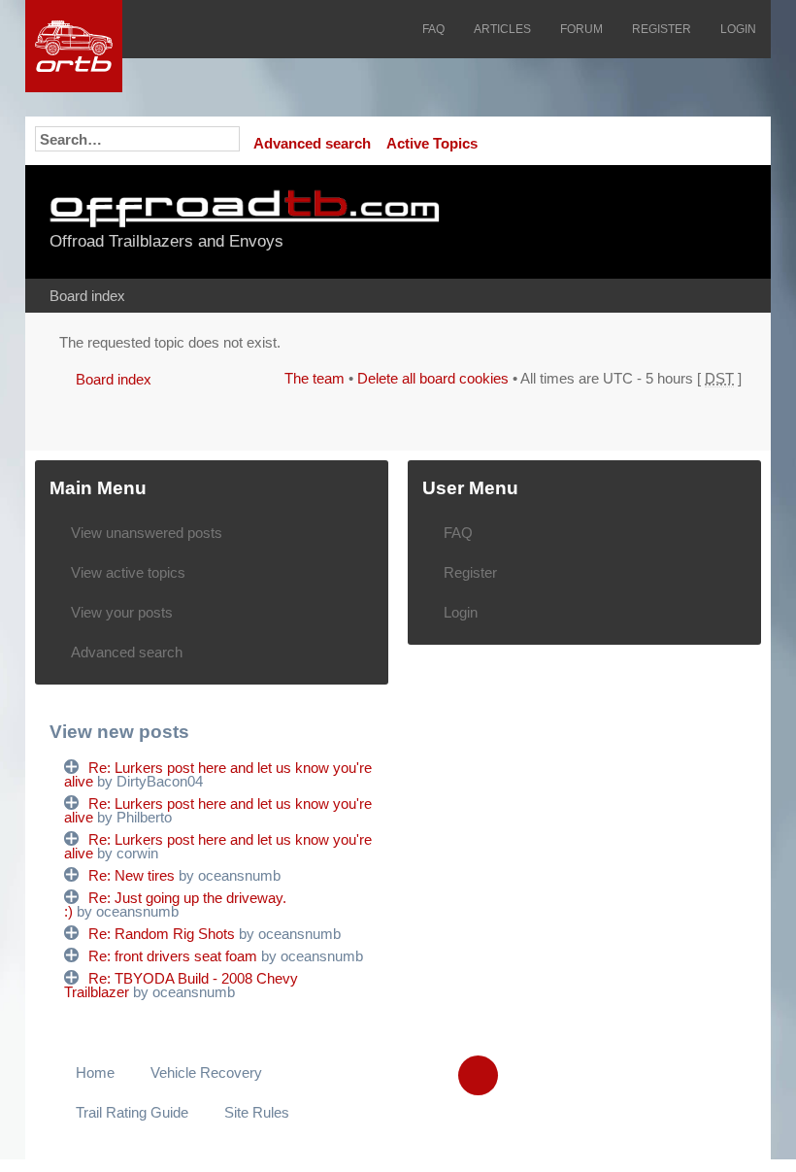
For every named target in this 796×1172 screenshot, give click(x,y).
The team (314, 378)
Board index (87, 295)
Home (95, 1072)
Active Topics (432, 143)
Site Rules (256, 1112)
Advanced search (312, 143)
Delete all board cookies (433, 378)
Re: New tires (131, 875)
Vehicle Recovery (206, 1072)
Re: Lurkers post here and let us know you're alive (218, 774)
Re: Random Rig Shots (161, 933)
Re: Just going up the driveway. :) (175, 904)
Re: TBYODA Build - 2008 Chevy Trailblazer (181, 985)
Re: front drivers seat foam (172, 956)
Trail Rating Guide (132, 1112)
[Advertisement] (629, 223)
